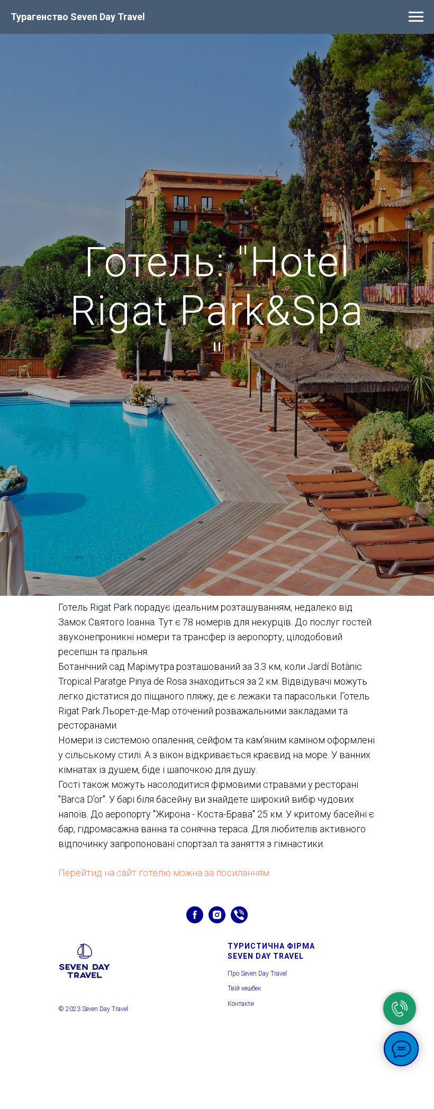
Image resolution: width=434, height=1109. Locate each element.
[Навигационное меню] (416, 17)
